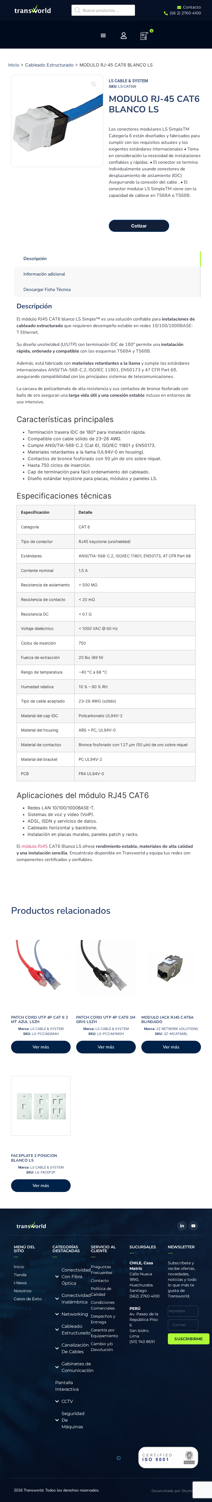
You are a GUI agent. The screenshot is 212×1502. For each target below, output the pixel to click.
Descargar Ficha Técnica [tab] (47, 290)
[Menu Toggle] (103, 35)
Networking (75, 1314)
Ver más (41, 1047)
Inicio (13, 65)
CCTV (67, 1401)
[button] (94, 84)
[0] (144, 38)
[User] (123, 35)
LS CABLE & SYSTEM (128, 80)
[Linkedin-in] (182, 1226)
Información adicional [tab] (44, 274)
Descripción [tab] (35, 259)
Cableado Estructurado (49, 65)
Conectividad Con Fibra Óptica (76, 1276)
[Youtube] (193, 1226)
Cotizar (139, 226)
